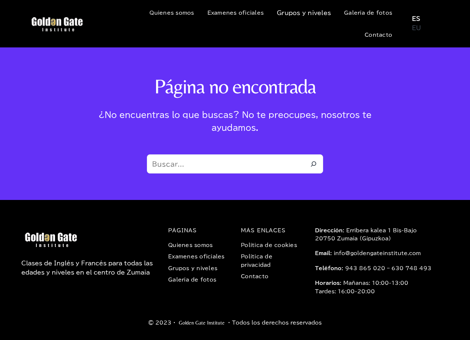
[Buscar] (313, 164)
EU (416, 28)
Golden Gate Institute (202, 323)
